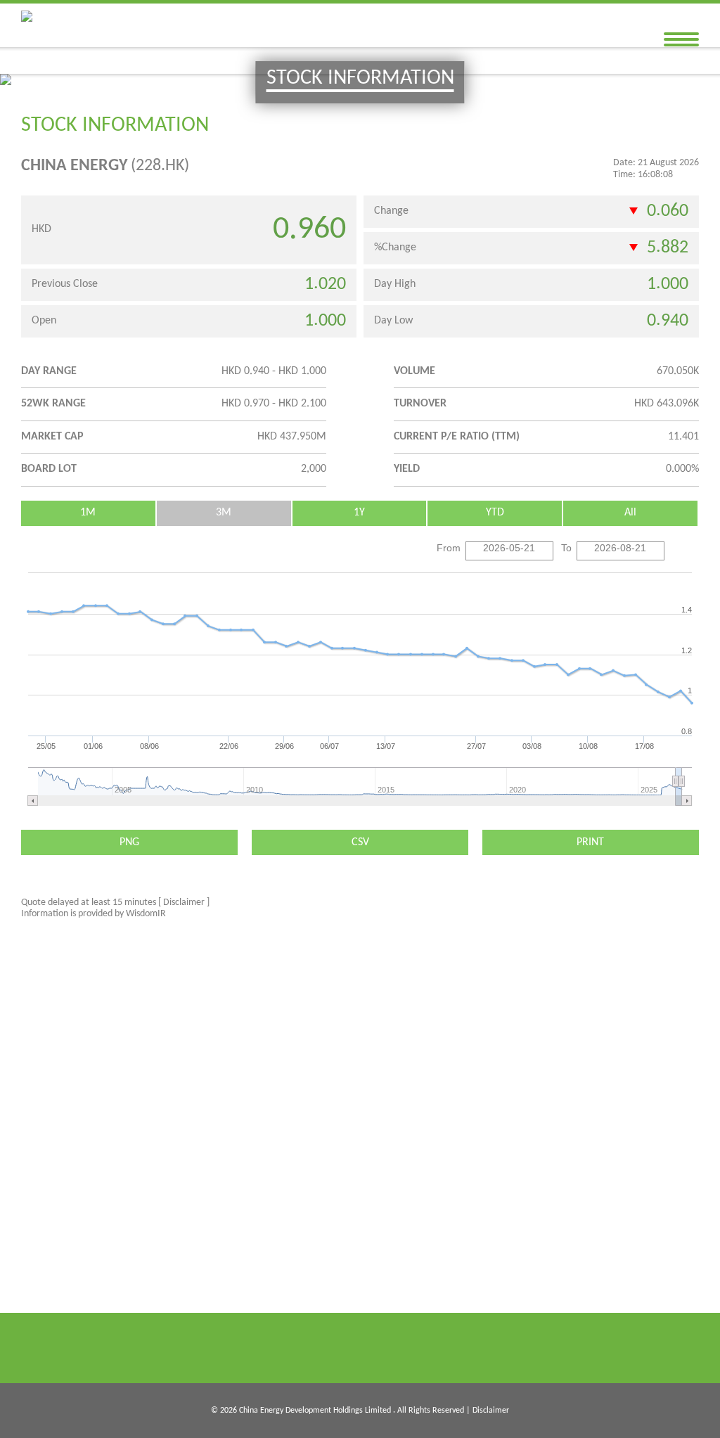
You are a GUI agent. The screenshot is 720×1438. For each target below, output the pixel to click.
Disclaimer (490, 1410)
